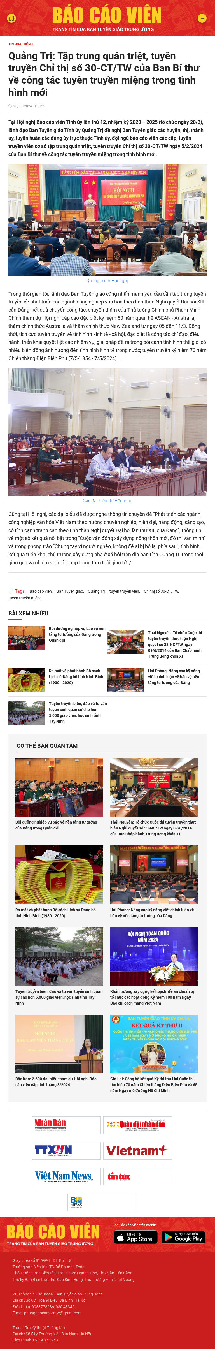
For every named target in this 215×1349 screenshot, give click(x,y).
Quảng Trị (96, 591)
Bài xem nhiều (28, 613)
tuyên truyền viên (124, 591)
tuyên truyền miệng (25, 598)
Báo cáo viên (41, 591)
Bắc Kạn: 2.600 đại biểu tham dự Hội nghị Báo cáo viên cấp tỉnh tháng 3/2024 (56, 1082)
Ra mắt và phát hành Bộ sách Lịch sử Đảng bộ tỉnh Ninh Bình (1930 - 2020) (76, 677)
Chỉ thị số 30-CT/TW (161, 591)
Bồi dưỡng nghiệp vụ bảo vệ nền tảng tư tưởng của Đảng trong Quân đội (77, 634)
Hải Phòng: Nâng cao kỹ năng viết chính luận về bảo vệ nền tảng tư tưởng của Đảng (174, 677)
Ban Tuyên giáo (70, 591)
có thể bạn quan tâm (47, 745)
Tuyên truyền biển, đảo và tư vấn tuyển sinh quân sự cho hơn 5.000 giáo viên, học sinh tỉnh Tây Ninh (78, 712)
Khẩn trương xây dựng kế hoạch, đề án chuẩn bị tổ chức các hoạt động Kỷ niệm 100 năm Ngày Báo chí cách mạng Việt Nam (152, 997)
